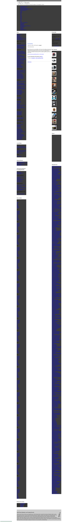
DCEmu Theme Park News (24, 9)
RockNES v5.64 (54, 415)
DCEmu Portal (19, 172)
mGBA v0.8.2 (54, 489)
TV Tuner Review (19, 137)
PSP (21, 12)
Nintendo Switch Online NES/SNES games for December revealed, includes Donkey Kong (56, 281)
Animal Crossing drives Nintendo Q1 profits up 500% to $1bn (56, 472)
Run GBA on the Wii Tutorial (21, 52)
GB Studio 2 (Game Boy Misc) (56, 375)
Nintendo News (19, 178)
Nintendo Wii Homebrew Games (21, 59)
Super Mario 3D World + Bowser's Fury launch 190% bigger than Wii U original (56, 176)
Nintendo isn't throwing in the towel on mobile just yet (56, 467)
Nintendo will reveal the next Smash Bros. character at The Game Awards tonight (56, 294)
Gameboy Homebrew (20, 118)
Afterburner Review (19, 129)
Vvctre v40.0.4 (54, 329)
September (18, 213)
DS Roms (18, 35)
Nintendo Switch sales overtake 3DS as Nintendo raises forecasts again (56, 169)
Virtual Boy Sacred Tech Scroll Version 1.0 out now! (56, 466)
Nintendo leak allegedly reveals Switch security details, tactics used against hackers (56, 237)
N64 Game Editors (19, 92)
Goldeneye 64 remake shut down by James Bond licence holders (56, 474)
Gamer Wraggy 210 (23, 10)
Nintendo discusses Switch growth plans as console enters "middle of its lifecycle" (56, 172)
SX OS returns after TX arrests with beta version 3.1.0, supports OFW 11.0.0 (56, 313)
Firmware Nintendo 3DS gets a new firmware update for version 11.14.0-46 (56, 364)
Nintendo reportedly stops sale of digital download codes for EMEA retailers (56, 481)
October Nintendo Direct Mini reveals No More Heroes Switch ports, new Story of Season (56, 428)
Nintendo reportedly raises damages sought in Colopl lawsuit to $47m (56, 178)
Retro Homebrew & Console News (25, 25)
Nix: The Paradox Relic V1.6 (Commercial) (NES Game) (56, 374)
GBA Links (18, 103)
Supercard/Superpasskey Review (21, 38)
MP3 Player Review (20, 138)
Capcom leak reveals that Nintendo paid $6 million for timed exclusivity (56, 287)
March (18, 206)
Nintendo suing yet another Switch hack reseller (56, 358)
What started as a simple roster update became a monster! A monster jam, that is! (56, 289)
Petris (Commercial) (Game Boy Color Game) (56, 265)
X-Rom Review (19, 128)
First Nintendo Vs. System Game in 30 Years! (56, 239)
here (41, 56)
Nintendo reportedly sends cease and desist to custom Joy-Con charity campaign (56, 307)
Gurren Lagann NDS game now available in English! (56, 233)
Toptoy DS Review (19, 39)
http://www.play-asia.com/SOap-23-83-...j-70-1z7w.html (36, 54)
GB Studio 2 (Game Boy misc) (56, 443)
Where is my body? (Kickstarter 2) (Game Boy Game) (56, 442)
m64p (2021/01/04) (54, 213)
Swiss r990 (53, 227)
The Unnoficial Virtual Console (21, 58)
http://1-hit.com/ (19, 165)
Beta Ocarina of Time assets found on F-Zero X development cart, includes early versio (56, 190)
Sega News (18, 177)
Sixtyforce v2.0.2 (54, 422)
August (18, 202)
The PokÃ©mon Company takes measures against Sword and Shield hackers (56, 186)
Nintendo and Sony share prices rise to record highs (56, 272)
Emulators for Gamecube (20, 77)
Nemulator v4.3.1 (54, 417)
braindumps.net (19, 163)
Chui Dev (21, 28)
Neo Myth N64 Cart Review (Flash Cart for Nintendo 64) (21, 88)
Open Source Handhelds (23, 22)
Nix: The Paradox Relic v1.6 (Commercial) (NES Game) (56, 440)
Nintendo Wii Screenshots (20, 56)
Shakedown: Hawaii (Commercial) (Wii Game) (56, 373)
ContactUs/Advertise (23, 29)
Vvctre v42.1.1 (54, 251)
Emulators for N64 (19, 90)
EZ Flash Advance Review (20, 135)
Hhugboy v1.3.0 (54, 423)
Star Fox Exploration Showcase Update (55, 349)
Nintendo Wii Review (20, 66)
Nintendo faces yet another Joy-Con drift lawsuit (56, 361)
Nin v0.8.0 (53, 314)
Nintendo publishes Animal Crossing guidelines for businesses (56, 356)
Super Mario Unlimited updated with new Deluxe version (56, 334)
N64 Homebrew (19, 94)
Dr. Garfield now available (56, 401)
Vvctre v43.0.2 (54, 184)
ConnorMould (22, 504)
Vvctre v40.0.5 (54, 309)
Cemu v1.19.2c (54, 488)
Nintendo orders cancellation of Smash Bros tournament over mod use (56, 351)
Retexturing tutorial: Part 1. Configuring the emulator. (20, 83)
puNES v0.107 (54, 229)
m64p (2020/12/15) (54, 266)
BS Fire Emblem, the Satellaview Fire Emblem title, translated (56, 446)
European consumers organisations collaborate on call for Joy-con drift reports (56, 301)
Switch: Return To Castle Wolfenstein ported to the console (56, 343)
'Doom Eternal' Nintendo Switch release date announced (56, 332)
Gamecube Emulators (20, 76)
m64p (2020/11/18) (54, 345)
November (18, 211)
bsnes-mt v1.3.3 (54, 416)
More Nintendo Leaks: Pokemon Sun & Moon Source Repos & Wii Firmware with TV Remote (56, 370)
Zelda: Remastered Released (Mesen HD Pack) (56, 390)
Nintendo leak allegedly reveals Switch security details (56, 241)
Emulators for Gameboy (20, 117)
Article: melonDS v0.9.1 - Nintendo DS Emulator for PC (56, 226)
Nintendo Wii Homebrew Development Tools (20, 62)
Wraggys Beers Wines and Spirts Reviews (26, 8)
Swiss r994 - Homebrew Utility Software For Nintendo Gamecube (56, 215)
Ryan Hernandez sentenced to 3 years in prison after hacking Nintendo (56, 318)
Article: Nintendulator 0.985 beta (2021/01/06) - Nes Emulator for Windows (56, 217)
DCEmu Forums (22, 7)
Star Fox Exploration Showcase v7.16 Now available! (55, 198)
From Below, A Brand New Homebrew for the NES (56, 311)
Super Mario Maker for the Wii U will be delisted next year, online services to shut (56, 336)
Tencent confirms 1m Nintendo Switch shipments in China (56, 205)
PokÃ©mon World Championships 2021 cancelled (56, 174)
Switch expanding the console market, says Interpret (56, 195)
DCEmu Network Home (23, 6)
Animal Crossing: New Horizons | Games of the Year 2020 (56, 248)
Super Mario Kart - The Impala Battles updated (55, 462)
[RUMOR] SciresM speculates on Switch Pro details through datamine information (56, 222)
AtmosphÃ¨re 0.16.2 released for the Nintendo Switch (56, 250)
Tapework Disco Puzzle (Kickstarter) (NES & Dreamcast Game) (55, 255)
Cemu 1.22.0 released (55, 359)
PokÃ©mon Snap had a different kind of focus (55, 476)
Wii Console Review (20, 67)
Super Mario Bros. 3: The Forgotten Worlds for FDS (56, 486)
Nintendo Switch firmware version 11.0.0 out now (56, 324)
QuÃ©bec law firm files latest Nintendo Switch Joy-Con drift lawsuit (56, 193)
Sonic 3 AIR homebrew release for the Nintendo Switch (56, 188)
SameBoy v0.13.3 (54, 491)
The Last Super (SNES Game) (56, 263)
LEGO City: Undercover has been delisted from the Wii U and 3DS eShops (56, 224)
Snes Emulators (19, 97)
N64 (21, 17)
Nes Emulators (19, 101)
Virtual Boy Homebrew (20, 121)
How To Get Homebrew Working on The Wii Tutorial (21, 51)
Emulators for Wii (19, 65)
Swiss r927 (53, 420)
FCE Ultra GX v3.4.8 (55, 183)
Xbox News (18, 181)
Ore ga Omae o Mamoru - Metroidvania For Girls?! (56, 305)
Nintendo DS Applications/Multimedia (20, 47)
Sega (21, 11)
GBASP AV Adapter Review (21, 131)
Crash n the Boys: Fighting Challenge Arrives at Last (56, 449)
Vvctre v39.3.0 (54, 344)
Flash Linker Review (20, 136)
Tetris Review (19, 126)
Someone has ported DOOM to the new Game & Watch (56, 340)
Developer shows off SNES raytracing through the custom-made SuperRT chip (56, 278)
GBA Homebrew (19, 112)
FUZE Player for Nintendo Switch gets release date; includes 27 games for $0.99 (56, 235)
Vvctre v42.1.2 (54, 228)
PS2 (21, 15)
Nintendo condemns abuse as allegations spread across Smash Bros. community (56, 483)
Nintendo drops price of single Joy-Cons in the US (56, 435)
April (17, 205)
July (17, 227)
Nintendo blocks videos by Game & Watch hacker (56, 206)
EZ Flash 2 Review (19, 130)
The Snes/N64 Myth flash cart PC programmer (21, 87)
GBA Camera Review (20, 134)
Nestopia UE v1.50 (55, 308)
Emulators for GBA (19, 111)
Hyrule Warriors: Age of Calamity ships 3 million (55, 338)
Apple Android (22, 23)
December (18, 223)
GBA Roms (18, 36)
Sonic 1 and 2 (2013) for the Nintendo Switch (56, 203)
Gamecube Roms (19, 73)
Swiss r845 (53, 490)
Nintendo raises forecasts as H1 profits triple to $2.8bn (56, 436)
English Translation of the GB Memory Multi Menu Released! (56, 457)
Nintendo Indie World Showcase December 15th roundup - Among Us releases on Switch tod (56, 284)
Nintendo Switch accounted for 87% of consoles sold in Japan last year (56, 208)
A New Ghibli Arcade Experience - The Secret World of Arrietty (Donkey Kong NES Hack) (56, 409)
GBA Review (19, 133)
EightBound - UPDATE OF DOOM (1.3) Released (56, 388)
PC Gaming (22, 27)
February (18, 231)
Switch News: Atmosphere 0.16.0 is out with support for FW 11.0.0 (56, 316)
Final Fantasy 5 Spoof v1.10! (56, 464)
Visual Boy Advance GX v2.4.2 (56, 181)
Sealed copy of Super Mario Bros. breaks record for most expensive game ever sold (56, 478)
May (17, 204)
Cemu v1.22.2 (54, 252)
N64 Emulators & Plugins (20, 91)
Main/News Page (19, 34)
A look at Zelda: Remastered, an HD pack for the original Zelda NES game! (56, 368)
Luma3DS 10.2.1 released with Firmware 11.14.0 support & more (56, 354)
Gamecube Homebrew (20, 78)
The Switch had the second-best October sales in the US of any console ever (56, 380)
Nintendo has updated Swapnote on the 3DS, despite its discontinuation (56, 268)
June (17, 203)
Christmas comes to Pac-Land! (56, 273)
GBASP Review (19, 132)
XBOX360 (22, 24)
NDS (21, 16)
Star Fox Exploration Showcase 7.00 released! (55, 274)
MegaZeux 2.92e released (56, 444)
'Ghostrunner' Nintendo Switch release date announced (56, 431)
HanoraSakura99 (22, 503)
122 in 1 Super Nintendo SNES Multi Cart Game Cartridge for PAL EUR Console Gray (56, 326)
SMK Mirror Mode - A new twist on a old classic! (56, 276)
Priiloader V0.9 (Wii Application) (55, 378)
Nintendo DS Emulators (20, 48)
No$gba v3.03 (54, 419)
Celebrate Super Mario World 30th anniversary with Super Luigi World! (56, 347)
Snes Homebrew (19, 98)
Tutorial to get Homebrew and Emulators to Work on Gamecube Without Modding (21, 71)
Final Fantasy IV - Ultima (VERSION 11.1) (56, 460)
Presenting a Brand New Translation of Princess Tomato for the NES (55, 397)
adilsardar (21, 506)
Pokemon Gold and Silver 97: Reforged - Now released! (56, 414)
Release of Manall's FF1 (55, 493)
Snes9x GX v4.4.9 (54, 182)
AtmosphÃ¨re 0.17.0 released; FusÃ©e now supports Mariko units (56, 219)
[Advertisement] (34, 36)
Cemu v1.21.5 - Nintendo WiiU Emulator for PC (56, 426)
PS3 (21, 14)
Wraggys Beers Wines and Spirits (21, 147)
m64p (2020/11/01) (54, 424)
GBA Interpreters (19, 114)
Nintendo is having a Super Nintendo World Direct (56, 270)
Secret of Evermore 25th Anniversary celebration (55, 384)
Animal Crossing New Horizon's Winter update (55, 362)
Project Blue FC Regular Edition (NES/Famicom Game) (56, 261)
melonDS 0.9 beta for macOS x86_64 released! (56, 323)
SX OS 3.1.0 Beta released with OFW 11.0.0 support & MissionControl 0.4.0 (56, 303)
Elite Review (18, 125)
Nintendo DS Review (20, 74)
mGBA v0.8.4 (54, 421)
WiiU (21, 21)
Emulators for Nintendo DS (21, 45)
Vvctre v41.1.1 (54, 297)
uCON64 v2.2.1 (54, 330)
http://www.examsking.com (21, 164)
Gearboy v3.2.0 (54, 230)
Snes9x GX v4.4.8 (54, 484)
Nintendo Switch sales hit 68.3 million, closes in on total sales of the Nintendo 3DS (56, 433)
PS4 (21, 13)
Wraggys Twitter (19, 156)
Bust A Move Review (20, 124)
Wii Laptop (18, 57)
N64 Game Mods (19, 93)
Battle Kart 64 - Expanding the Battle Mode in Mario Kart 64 (56, 231)
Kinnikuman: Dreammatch (56, 400)
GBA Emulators (19, 113)
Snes (21, 18)
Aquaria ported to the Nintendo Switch (55, 328)
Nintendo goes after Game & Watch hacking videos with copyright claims (56, 201)
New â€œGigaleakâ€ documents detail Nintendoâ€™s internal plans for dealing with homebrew (56, 243)
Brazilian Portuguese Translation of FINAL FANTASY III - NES (55, 455)
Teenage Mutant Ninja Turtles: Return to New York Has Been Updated (56, 392)
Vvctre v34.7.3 (54, 492)
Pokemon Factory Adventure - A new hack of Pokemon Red (56, 403)
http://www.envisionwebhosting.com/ (22, 162)
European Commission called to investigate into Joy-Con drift (56, 167)
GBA (21, 19)
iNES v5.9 (53, 418)
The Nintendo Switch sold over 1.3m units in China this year (56, 296)
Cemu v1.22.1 (54, 292)
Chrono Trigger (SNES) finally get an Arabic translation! (56, 196)
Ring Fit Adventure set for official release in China (56, 448)
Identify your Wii (19, 55)
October (18, 212)
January (18, 207)
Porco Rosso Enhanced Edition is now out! (55, 405)
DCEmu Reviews (22, 26)
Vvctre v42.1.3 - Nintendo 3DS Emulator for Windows (56, 212)
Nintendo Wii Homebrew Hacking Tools (20, 63)
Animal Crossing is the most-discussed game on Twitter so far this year (56, 469)
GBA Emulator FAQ (20, 75)
